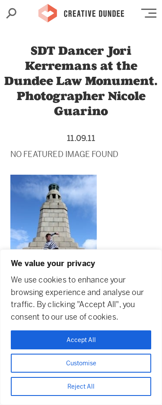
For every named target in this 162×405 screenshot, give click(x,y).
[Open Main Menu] (148, 13)
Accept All (81, 340)
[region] (81, 327)
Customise (81, 363)
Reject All (81, 386)
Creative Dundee (81, 11)
